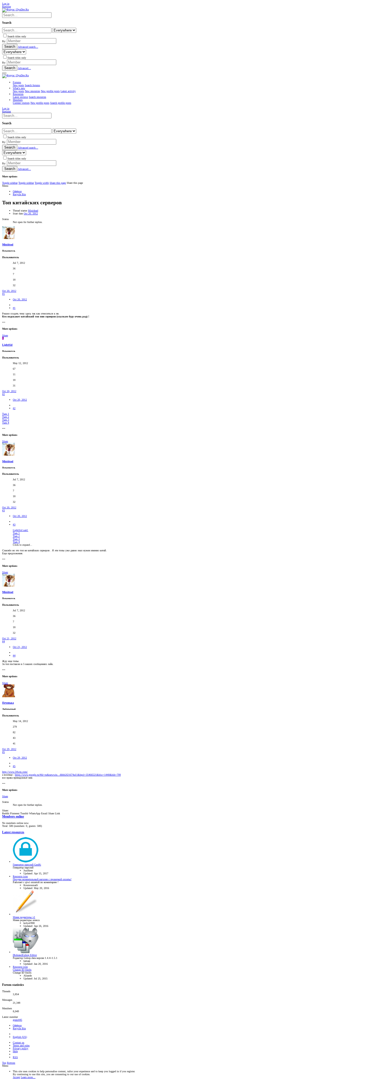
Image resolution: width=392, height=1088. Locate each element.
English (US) (20, 1036)
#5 (3, 752)
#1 (3, 293)
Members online (13, 816)
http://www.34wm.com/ (15, 771)
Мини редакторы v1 (24, 917)
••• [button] (3, 322)
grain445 (17, 1019)
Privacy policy (20, 1048)
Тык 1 (5, 413)
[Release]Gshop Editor (25, 955)
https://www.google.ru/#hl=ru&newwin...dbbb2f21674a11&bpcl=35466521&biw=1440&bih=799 (68, 774)
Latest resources (13, 832)
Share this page (58, 182)
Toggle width (42, 182)
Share (5, 335)
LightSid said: (20, 530)
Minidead (33, 210)
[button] (4, 73)
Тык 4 (5, 422)
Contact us (18, 1042)
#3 (3, 510)
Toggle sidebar (10, 182)
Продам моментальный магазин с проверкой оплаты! (42, 879)
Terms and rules (21, 1045)
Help (15, 1051)
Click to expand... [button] (22, 544)
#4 (3, 641)
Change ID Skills (22, 969)
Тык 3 (5, 419)
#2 (3, 394)
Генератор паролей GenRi (27, 864)
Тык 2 (5, 416)
